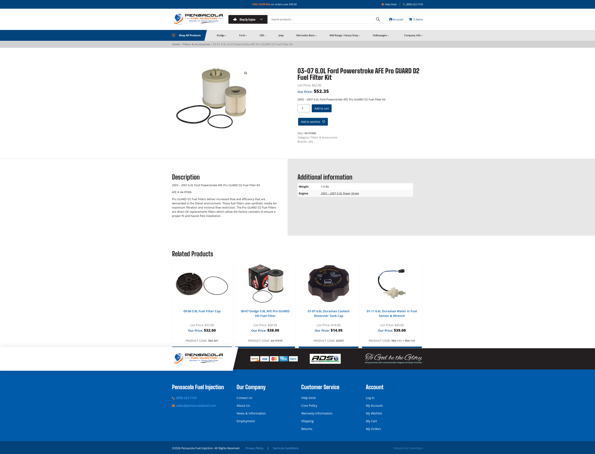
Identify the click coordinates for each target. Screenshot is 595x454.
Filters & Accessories (196, 44)
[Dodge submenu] (226, 35)
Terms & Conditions (286, 448)
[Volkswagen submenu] (388, 35)
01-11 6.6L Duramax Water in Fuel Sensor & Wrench (392, 313)
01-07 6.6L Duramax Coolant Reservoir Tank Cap (329, 313)
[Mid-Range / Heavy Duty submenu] (359, 35)
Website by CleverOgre (408, 448)
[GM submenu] (265, 35)
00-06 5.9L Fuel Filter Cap (201, 311)
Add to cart (322, 108)
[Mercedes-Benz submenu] (316, 35)
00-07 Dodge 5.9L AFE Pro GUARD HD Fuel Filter (265, 313)
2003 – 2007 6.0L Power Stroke (340, 193)
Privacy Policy (254, 448)
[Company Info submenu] (422, 35)
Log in (370, 398)
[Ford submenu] (246, 35)
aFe (310, 141)
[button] (246, 73)
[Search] (378, 19)
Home (176, 44)
